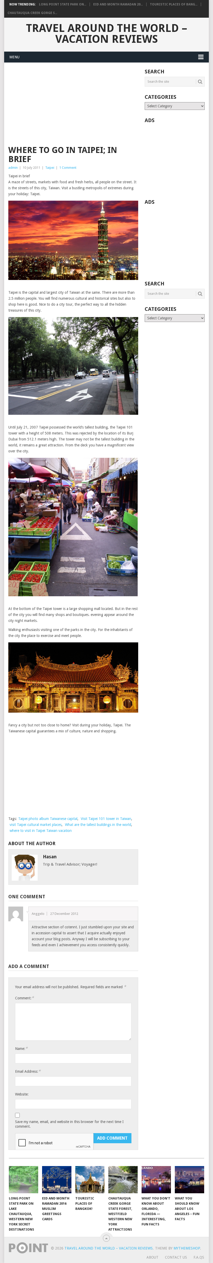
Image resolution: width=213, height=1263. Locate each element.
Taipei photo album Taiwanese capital (47, 819)
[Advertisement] (73, 107)
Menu (14, 57)
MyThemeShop (187, 1248)
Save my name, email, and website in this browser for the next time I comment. (69, 1124)
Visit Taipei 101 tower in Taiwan (106, 819)
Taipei (49, 168)
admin (13, 168)
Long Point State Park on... (62, 4)
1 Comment (67, 168)
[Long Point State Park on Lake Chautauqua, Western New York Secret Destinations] (23, 1179)
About (152, 1257)
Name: (21, 1048)
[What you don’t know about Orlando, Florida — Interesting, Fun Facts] (156, 1179)
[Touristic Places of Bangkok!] (90, 1179)
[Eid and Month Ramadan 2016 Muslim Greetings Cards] (56, 1179)
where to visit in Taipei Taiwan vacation (41, 831)
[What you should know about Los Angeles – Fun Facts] (189, 1179)
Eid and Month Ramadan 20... (118, 4)
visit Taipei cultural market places (36, 825)
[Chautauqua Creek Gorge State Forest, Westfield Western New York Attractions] (123, 1179)
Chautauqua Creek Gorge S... (32, 13)
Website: (22, 1094)
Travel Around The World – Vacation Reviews (106, 34)
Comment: (24, 997)
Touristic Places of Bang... (173, 4)
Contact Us (176, 1257)
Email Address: (28, 1071)
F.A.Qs (199, 1257)
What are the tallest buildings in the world (98, 825)
